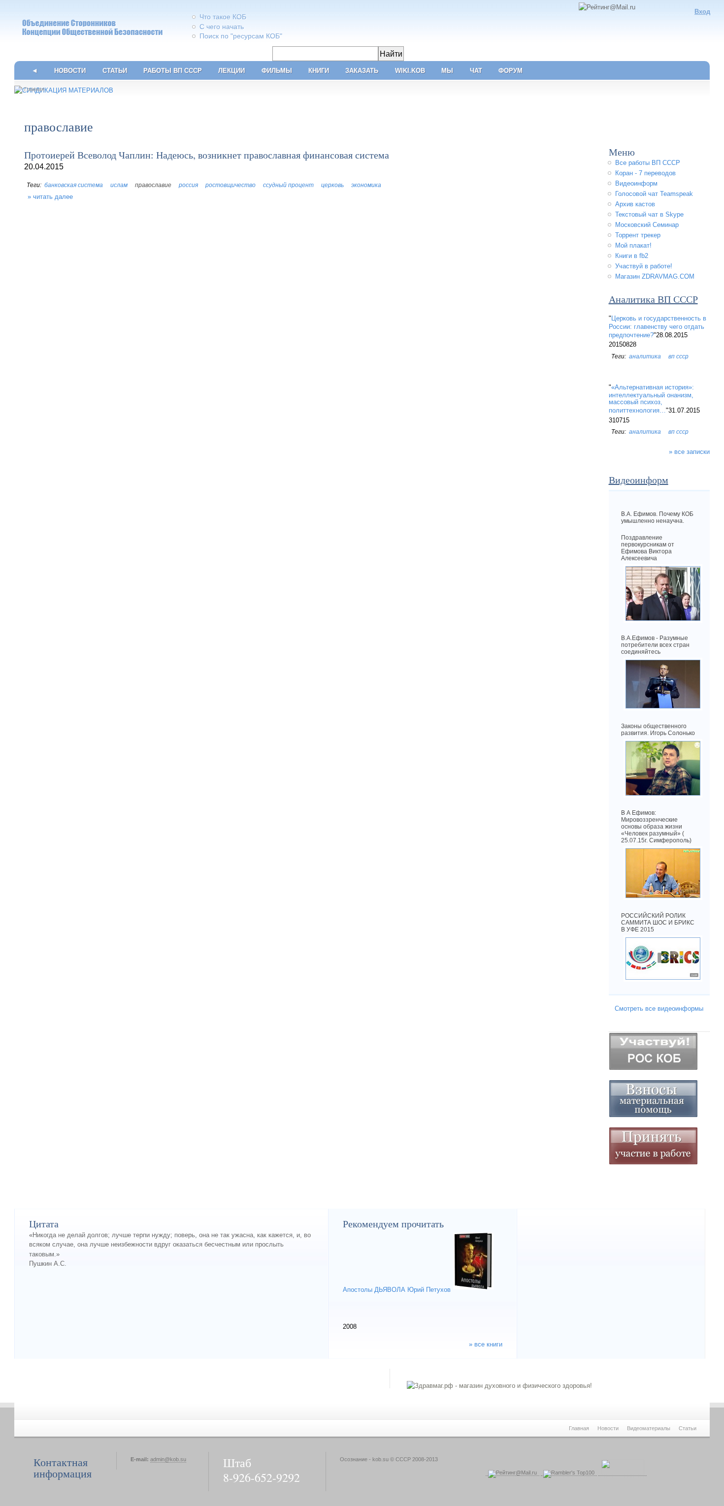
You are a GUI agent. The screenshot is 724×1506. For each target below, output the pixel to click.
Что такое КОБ (222, 17)
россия (188, 185)
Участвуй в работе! (643, 266)
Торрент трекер (637, 235)
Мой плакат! (633, 245)
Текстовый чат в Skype (649, 214)
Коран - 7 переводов (645, 173)
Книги (318, 70)
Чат (476, 70)
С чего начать (221, 27)
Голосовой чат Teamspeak (654, 193)
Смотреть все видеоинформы (659, 1008)
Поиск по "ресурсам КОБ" (240, 36)
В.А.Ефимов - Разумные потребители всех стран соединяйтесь (655, 645)
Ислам (119, 185)
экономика (366, 185)
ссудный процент (288, 185)
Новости (70, 70)
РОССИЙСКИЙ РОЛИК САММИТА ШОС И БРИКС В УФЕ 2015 (657, 922)
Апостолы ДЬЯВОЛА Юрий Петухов (397, 1289)
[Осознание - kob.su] (83, 37)
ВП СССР (678, 356)
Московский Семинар (647, 224)
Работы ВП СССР (172, 70)
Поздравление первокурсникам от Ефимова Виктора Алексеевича (647, 548)
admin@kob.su (168, 1459)
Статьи (114, 70)
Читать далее (53, 196)
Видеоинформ (636, 183)
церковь (332, 185)
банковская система (73, 185)
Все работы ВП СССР (647, 162)
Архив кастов (635, 204)
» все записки (689, 452)
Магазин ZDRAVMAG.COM (654, 276)
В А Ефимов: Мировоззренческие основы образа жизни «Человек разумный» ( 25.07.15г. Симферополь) (656, 826)
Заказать (361, 70)
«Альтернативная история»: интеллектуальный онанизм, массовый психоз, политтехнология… (651, 399)
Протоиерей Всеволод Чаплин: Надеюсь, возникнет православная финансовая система (206, 154)
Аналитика (645, 356)
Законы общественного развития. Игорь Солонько (658, 730)
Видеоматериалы (648, 1428)
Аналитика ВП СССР (653, 299)
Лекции (231, 70)
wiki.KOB (410, 70)
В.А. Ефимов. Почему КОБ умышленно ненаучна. (657, 517)
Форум (510, 70)
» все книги (485, 1344)
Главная (34, 89)
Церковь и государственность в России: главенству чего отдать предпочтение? (657, 327)
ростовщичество (230, 185)
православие (153, 185)
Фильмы (277, 70)
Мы (447, 70)
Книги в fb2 (631, 255)
